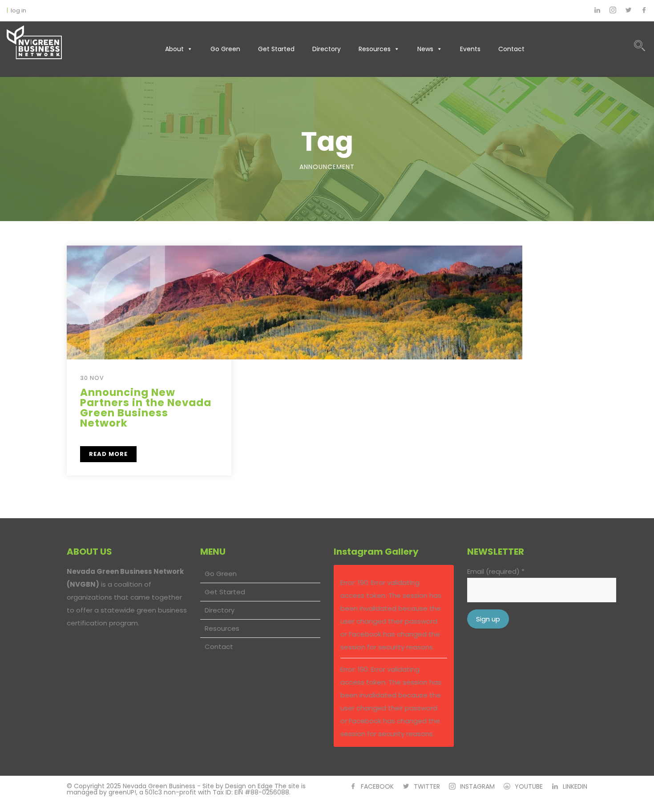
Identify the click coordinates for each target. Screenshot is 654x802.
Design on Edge (249, 786)
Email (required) (496, 571)
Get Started (276, 48)
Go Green (225, 48)
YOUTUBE (529, 786)
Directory (326, 48)
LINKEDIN (575, 786)
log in (18, 10)
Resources (375, 48)
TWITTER (427, 786)
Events (470, 48)
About (174, 48)
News (425, 48)
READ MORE (108, 454)
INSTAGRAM (477, 786)
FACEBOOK (377, 786)
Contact (511, 48)
